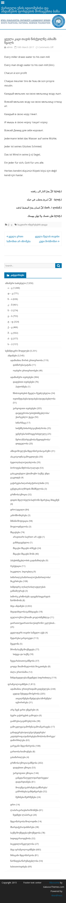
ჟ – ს (10, 316)
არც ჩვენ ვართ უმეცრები (22, 709)
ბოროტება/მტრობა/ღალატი (24, 467)
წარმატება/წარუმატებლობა (24, 860)
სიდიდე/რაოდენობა (20, 838)
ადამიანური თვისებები (21, 377)
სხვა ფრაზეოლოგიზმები (22, 849)
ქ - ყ (10, 224)
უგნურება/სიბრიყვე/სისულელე (31, 433)
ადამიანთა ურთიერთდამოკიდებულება (30, 688)
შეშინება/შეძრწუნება (26, 797)
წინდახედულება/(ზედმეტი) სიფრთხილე (30, 677)
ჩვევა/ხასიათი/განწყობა (22, 660)
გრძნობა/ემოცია (18, 494)
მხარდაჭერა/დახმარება (22, 827)
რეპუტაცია (15, 566)
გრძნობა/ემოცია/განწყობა (23, 762)
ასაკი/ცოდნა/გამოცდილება (24, 456)
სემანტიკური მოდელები (17, 350)
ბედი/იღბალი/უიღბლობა (23, 462)
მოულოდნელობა (19, 526)
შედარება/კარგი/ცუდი (21, 638)
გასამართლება (18, 757)
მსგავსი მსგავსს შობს (23, 553)
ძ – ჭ (10, 338)
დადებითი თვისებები (23, 381)
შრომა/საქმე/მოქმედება (22, 649)
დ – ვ (10, 293)
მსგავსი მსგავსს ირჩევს (25, 548)
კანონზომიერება (18, 515)
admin (9, 47)
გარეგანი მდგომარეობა (22, 745)
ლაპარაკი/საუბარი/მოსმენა (24, 810)
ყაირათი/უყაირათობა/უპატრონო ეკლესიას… (33, 622)
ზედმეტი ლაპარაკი (22, 814)
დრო (12, 804)
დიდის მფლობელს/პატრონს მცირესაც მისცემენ (34, 499)
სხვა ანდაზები (17, 605)
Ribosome (54, 882)
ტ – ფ (10, 321)
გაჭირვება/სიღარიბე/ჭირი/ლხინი (27, 483)
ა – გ (10, 287)
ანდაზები (12, 355)
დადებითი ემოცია (22, 767)
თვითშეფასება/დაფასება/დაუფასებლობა (34, 398)
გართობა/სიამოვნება (21, 751)
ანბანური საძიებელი (15, 283)
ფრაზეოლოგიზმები (18, 684)
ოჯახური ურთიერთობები (25, 370)
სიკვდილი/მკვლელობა (22, 843)
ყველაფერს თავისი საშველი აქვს (27, 632)
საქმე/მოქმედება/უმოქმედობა (25, 832)
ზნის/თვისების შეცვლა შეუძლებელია (31, 393)
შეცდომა (14, 643)
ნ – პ (10, 310)
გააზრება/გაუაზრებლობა (23, 721)
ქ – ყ (10, 327)
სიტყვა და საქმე (21, 654)
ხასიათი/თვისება (18, 866)
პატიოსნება (21, 386)
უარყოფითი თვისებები (24, 408)
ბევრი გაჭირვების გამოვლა (24, 715)
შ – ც (10, 332)
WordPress (56, 895)
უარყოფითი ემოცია (23, 773)
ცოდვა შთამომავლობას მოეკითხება (28, 666)
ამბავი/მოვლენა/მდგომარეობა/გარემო (30, 451)
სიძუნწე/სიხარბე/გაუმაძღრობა (31, 428)
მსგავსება (15, 532)
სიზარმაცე (21, 422)
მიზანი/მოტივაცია (19, 520)
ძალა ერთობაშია (19, 671)
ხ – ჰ (10, 344)
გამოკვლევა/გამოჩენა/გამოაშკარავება (30, 726)
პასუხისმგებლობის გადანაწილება (27, 560)
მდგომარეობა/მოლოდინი (23, 821)
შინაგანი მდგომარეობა (22, 855)
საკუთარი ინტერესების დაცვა (32, 224)
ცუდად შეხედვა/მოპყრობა (26, 693)
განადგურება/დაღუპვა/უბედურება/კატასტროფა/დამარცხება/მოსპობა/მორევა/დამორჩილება (32, 736)
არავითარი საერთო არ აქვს (27, 536)
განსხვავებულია (21, 542)
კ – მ (10, 304)
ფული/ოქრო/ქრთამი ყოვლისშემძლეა (30, 617)
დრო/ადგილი (17, 509)
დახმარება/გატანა (22, 364)
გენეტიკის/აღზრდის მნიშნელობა (27, 488)
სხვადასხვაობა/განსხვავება (24, 611)
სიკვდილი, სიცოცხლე (21, 571)
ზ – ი (10, 299)
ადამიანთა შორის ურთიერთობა (26, 360)
